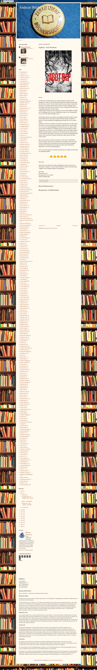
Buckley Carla (23, 121)
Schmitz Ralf (23, 413)
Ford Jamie (22, 173)
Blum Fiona (22, 106)
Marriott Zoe (23, 302)
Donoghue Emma (24, 146)
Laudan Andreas (23, 284)
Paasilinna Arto (23, 353)
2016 (22, 510)
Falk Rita (22, 164)
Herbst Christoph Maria (25, 218)
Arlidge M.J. (23, 79)
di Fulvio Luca (23, 142)
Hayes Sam (22, 209)
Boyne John (22, 112)
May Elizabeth (23, 312)
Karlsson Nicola (23, 254)
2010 (22, 522)
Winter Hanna (23, 481)
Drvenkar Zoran (23, 151)
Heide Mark (22, 211)
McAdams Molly (24, 315)
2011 (22, 520)
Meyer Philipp (23, 328)
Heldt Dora (22, 213)
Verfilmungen (23, 461)
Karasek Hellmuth (24, 252)
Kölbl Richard (23, 274)
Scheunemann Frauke (24, 409)
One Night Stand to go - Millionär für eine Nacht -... (27, 498)
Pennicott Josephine (24, 360)
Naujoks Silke (23, 340)
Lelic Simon (23, 290)
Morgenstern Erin (24, 339)
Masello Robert (23, 306)
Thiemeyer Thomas (24, 449)
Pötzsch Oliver (23, 368)
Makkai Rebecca (23, 299)
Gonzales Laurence (24, 187)
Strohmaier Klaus (24, 436)
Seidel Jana (22, 416)
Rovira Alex (23, 396)
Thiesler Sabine (23, 451)
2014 (22, 514)
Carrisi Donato (23, 128)
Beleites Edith (23, 93)
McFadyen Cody (23, 317)
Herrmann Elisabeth (24, 223)
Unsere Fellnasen (24, 57)
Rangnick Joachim (24, 380)
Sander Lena (23, 405)
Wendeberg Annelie (24, 472)
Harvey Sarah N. (24, 205)
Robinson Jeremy (24, 391)
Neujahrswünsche (24, 346)
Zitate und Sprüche (24, 484)
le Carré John (23, 288)
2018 (22, 491)
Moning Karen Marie (24, 335)
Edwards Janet (23, 157)
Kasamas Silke (23, 256)
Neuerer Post (42, 225)
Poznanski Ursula (24, 369)
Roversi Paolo (23, 395)
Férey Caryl (22, 168)
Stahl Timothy (23, 425)
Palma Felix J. (23, 357)
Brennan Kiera (23, 113)
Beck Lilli (22, 92)
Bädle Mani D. (23, 86)
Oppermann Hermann (25, 351)
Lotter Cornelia (23, 297)
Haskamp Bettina (24, 207)
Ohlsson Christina (24, 349)
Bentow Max (23, 95)
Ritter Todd (22, 389)
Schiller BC (22, 411)
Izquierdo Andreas (24, 241)
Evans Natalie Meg (24, 162)
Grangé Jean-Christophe (25, 189)
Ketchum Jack (45, 181)
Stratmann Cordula (24, 434)
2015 (22, 512)
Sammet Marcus (23, 404)
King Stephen (23, 268)
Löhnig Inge (23, 293)
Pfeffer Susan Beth (24, 362)
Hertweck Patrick (24, 227)
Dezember (24, 495)
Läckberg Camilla (24, 277)
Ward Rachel (23, 467)
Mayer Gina (22, 313)
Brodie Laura (23, 115)
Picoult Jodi (22, 364)
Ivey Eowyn (23, 239)
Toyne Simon (23, 454)
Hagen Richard (23, 195)
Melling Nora (23, 322)
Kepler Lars (22, 263)
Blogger (61, 660)
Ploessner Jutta (23, 366)
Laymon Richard (24, 286)
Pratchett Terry (23, 371)
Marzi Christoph (23, 304)
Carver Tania (23, 131)
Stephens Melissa (24, 431)
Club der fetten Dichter (25, 137)
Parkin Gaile (23, 359)
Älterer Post (75, 225)
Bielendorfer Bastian (24, 101)
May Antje (22, 310)
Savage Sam (23, 407)
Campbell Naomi (24, 124)
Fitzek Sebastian (23, 171)
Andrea (29, 532)
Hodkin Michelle (24, 234)
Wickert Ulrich (23, 477)
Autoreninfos (23, 81)
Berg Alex (22, 97)
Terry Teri (22, 445)
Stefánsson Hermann (24, 429)
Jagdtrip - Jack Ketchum (27, 501)
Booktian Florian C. (24, 108)
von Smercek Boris (24, 465)
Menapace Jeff (23, 324)
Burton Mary (23, 122)
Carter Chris (23, 130)
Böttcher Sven (23, 110)
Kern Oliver (22, 265)
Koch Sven (22, 272)
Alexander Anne (23, 75)
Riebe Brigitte (23, 386)
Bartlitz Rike (23, 90)
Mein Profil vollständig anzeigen (26, 550)
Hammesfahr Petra (24, 200)
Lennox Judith (23, 292)
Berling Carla (23, 99)
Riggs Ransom (23, 387)
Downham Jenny (23, 149)
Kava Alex (22, 259)
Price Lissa (22, 373)
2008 (22, 526)
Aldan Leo (22, 74)
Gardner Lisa (23, 184)
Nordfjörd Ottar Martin (25, 348)
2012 (22, 518)
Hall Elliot (22, 198)
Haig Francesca (23, 196)
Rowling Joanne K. (24, 398)
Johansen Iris (23, 246)
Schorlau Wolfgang (24, 414)
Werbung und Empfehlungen (26, 474)
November (24, 507)
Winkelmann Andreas (25, 479)
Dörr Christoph (23, 148)
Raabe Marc (22, 377)
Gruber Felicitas (23, 191)
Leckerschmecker (30, 59)
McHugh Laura (23, 321)
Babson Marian (23, 84)
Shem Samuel (23, 418)
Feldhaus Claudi (23, 166)
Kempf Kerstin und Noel (25, 261)
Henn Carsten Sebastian (25, 215)
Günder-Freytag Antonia (25, 193)
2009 (22, 524)
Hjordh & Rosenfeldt (24, 232)
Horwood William (24, 237)
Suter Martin (23, 438)
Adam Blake (23, 72)
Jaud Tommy (23, 245)
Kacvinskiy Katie (24, 250)
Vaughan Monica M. (24, 460)
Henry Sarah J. (23, 216)
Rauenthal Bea (23, 384)
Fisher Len (22, 169)
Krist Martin (23, 275)
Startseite (20, 40)
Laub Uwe (22, 283)
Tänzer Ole (22, 440)
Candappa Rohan (24, 126)
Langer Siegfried (24, 281)
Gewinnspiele (23, 186)
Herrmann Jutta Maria (25, 225)
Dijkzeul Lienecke (24, 144)
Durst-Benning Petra (24, 153)
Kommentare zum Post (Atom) (50, 228)
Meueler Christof (24, 326)
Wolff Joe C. (23, 483)
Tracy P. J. (22, 456)
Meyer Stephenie (24, 330)
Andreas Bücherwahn (34, 7)
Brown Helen (23, 119)
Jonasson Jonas (23, 248)
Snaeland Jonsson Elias (25, 422)
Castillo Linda (23, 133)
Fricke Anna (23, 180)
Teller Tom (22, 442)
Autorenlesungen (24, 83)
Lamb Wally (23, 279)
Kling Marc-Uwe (24, 270)
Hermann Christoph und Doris (26, 220)
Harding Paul (23, 202)
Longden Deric (23, 295)
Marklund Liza (23, 301)
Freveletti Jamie (23, 177)
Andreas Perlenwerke (25, 47)
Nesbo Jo (22, 342)
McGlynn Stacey (23, 319)
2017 (22, 493)
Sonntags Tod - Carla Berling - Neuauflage (27, 504)
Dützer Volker (23, 155)
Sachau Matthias (23, 402)
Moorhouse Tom (23, 337)
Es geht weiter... (30, 48)
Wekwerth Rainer (24, 470)
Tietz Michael (23, 452)
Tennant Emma (23, 443)
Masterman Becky (24, 308)
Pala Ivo (22, 355)
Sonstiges (22, 424)
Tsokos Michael (23, 458)
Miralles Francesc (24, 331)
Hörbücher (22, 236)
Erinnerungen (23, 158)
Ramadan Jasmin (23, 378)
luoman (51, 660)
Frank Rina (22, 175)
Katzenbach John (24, 257)
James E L (22, 243)
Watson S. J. (23, 469)
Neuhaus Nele (23, 344)
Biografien (22, 104)
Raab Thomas (23, 375)
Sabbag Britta (23, 400)
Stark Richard (23, 427)
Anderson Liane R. (24, 77)
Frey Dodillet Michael (25, 178)
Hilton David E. (23, 230)
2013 (22, 516)
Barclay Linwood (24, 88)
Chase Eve (22, 135)
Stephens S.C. (23, 433)
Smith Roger (23, 420)
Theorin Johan (23, 447)
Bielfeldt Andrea (23, 102)
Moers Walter (23, 333)
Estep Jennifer (23, 160)
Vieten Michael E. (24, 463)
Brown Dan (22, 117)
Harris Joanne (23, 204)
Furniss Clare (23, 182)
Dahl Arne (22, 140)
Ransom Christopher (24, 382)
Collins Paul (23, 139)
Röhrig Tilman (23, 393)
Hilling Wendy (23, 228)
